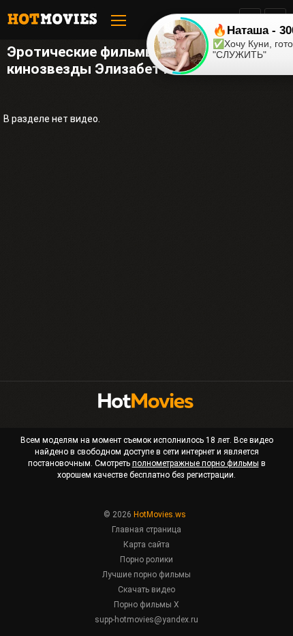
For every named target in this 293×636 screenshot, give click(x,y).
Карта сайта (146, 544)
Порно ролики (146, 559)
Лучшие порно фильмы (146, 574)
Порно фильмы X (146, 604)
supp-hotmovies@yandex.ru (146, 619)
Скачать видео (146, 589)
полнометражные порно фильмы (195, 463)
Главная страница (146, 529)
